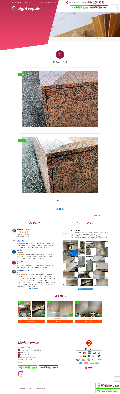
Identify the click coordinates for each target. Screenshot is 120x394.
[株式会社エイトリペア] (26, 8)
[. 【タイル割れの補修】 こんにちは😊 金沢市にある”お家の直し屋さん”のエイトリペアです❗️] (100, 248)
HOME (87, 38)
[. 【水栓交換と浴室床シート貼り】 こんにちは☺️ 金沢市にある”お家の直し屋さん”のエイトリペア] (85, 248)
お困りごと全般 (41, 391)
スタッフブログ (94, 390)
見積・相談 (74, 389)
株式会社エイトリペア (24, 229)
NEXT (96, 215)
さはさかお (20, 261)
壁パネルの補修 (88, 319)
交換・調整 (30, 391)
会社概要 (58, 391)
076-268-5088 (24, 352)
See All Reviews (34, 288)
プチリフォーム (35, 391)
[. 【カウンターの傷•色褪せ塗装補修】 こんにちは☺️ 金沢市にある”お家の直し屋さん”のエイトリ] (70, 263)
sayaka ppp (20, 240)
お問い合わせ (87, 391)
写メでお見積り (81, 391)
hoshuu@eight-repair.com (28, 357)
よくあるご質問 (68, 390)
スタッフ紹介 (53, 391)
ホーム (20, 390)
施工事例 (92, 38)
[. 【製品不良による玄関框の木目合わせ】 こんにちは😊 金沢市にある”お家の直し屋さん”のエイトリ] (100, 278)
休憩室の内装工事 (31, 319)
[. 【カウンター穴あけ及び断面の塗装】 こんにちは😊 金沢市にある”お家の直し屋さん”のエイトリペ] (70, 278)
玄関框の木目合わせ (60, 319)
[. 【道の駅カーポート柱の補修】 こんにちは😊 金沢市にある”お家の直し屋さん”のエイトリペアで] (85, 263)
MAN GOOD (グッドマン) (24, 270)
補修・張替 (25, 391)
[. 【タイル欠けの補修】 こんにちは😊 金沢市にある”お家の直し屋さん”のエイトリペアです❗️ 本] (100, 263)
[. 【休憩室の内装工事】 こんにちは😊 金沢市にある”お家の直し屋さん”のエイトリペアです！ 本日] (85, 278)
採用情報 (62, 391)
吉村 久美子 (20, 250)
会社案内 (53, 389)
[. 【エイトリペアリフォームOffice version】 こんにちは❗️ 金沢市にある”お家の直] (70, 248)
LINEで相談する (75, 391)
